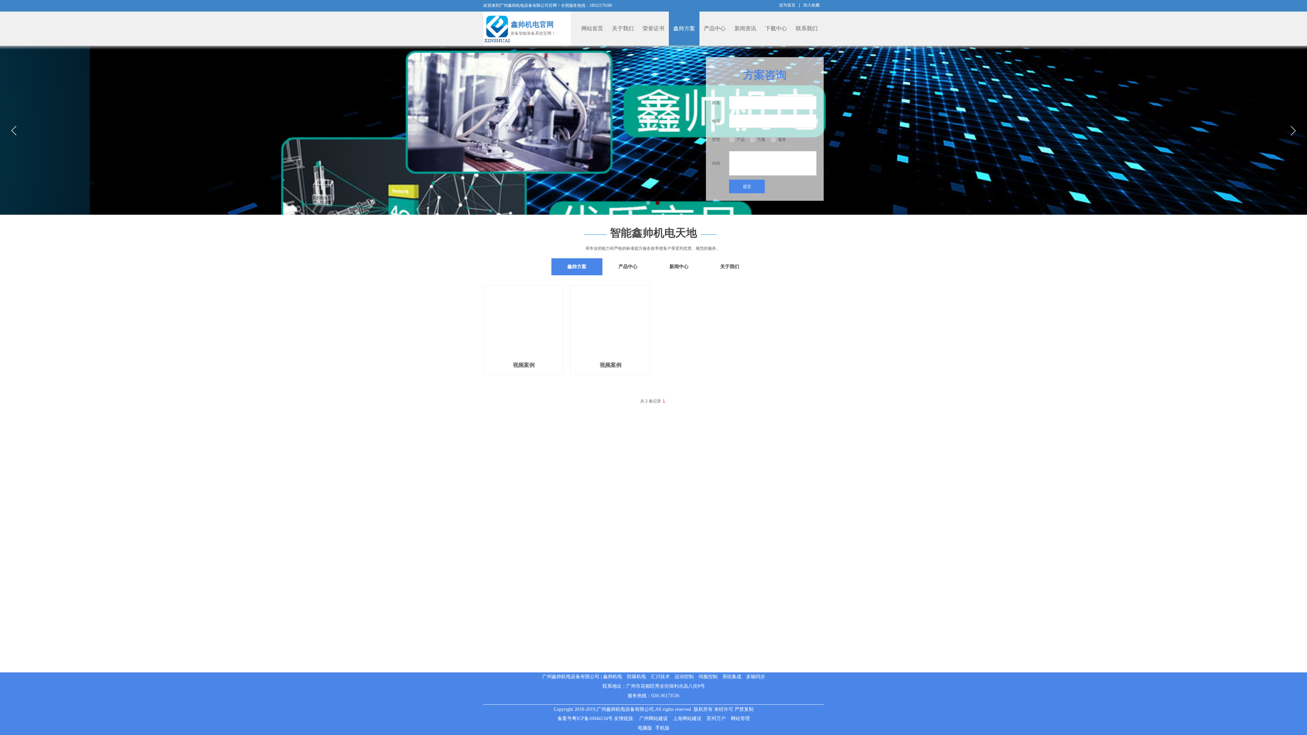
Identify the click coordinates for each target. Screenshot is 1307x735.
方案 (761, 139)
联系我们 (807, 28)
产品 (741, 139)
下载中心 (776, 28)
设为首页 (787, 5)
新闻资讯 (745, 28)
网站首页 (592, 28)
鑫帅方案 (684, 28)
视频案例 (524, 365)
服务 (782, 139)
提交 (747, 186)
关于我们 (623, 28)
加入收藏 (811, 5)
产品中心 (715, 28)
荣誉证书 (653, 28)
